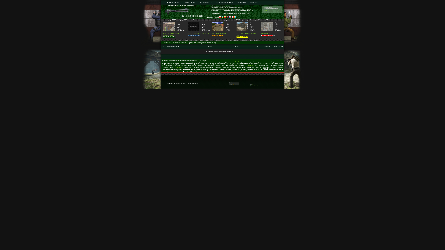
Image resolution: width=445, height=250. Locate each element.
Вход (265, 10)
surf (206, 40)
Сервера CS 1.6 (171, 20)
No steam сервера (222, 20)
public (179, 40)
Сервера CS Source (184, 20)
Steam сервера (209, 20)
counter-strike (236, 62)
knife (211, 40)
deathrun (244, 40)
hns (196, 40)
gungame (237, 40)
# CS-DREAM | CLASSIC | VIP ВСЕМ (198, 33)
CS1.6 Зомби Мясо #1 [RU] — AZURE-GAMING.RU (172, 34)
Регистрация (241, 2)
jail (250, 40)
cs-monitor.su (178, 67)
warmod (229, 40)
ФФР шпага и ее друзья (219, 33)
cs (265, 62)
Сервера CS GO (198, 20)
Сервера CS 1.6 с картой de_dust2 (240, 20)
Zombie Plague (220, 40)
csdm (201, 40)
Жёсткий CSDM (265, 33)
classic (186, 40)
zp (191, 40)
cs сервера (249, 65)
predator (256, 40)
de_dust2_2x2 (257, 20)
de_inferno (267, 20)
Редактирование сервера (224, 2)
